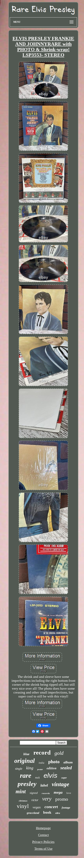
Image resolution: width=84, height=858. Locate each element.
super (64, 777)
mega (58, 792)
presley (27, 783)
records (46, 793)
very (46, 799)
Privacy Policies (43, 842)
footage (66, 807)
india (41, 762)
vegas (37, 807)
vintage (60, 784)
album (68, 762)
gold (59, 753)
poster (40, 769)
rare (25, 775)
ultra (57, 813)
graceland (33, 812)
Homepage (43, 828)
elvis (50, 775)
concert (51, 806)
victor (34, 800)
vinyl (23, 806)
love (68, 792)
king (29, 768)
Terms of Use (43, 849)
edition (51, 768)
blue (26, 754)
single (18, 768)
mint (21, 791)
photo (54, 761)
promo (61, 799)
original (24, 760)
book (47, 812)
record (42, 752)
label (44, 785)
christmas (23, 801)
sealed (66, 767)
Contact (43, 835)
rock (37, 777)
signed (34, 792)
